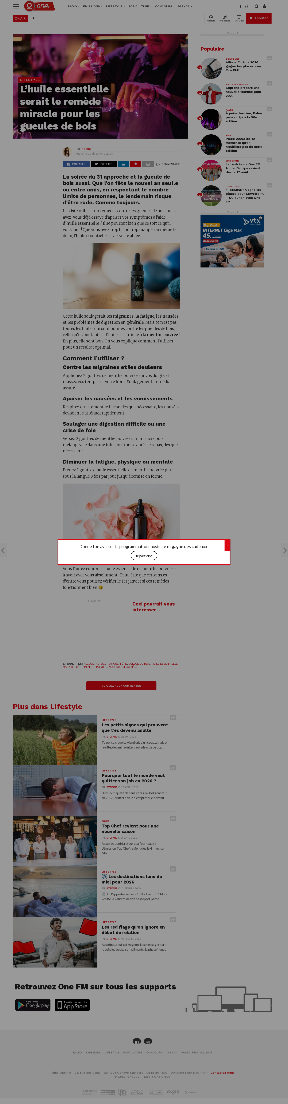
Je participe (144, 556)
